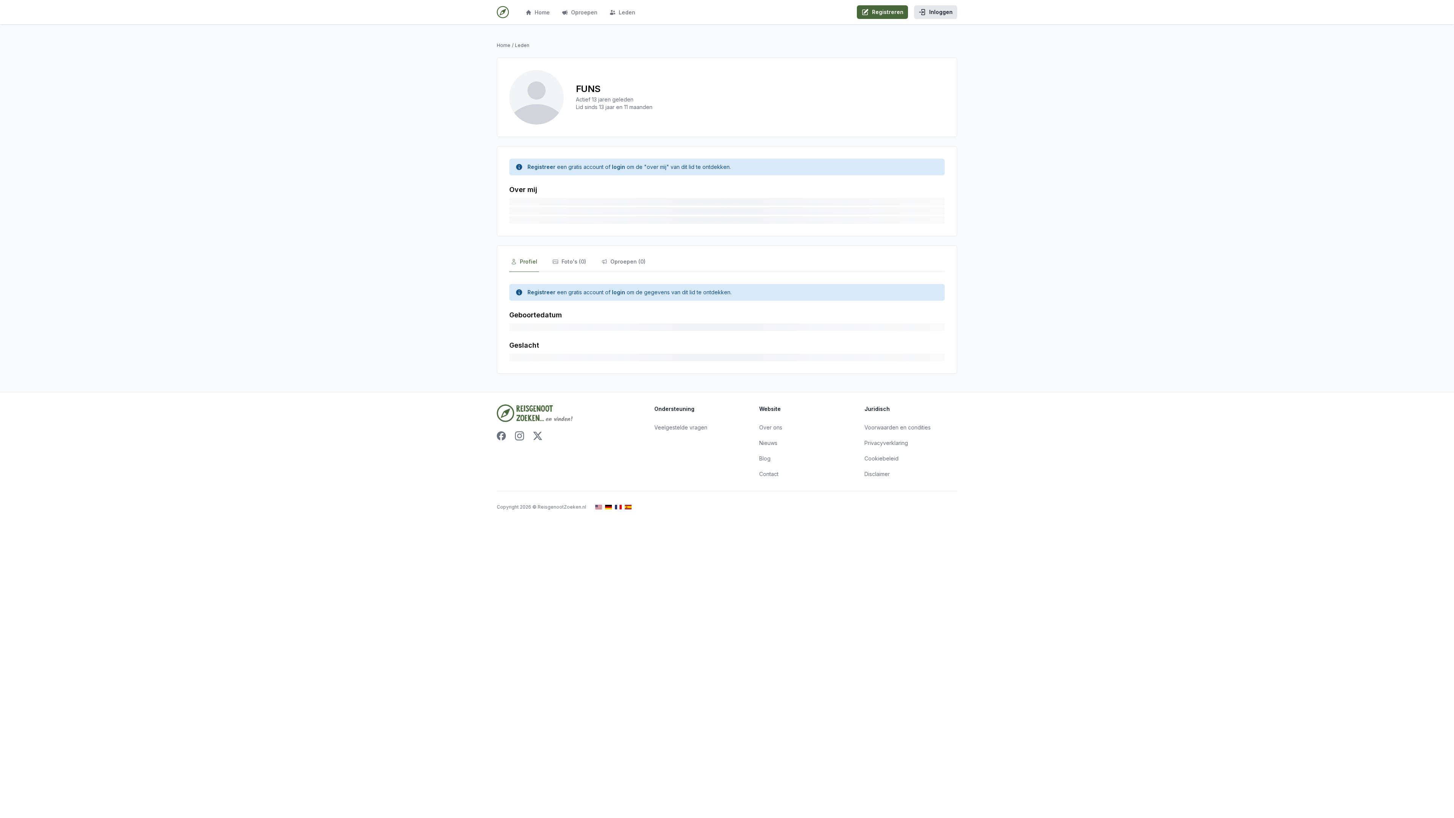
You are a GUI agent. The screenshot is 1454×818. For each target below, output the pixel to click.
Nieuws (768, 443)
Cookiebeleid (881, 458)
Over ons (770, 427)
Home (542, 12)
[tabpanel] (727, 322)
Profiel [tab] (528, 261)
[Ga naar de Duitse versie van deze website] (608, 507)
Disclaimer (877, 474)
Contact (768, 474)
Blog (765, 458)
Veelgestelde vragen (680, 427)
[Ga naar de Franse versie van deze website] (618, 507)
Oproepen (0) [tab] (628, 261)
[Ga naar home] (503, 12)
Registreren (887, 12)
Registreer (541, 167)
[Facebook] (501, 435)
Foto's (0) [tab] (574, 261)
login (618, 167)
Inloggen (941, 12)
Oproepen (584, 12)
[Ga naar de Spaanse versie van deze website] (628, 507)
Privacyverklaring (886, 443)
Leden (627, 12)
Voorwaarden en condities (897, 427)
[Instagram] (519, 435)
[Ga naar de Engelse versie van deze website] (598, 507)
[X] (537, 435)
